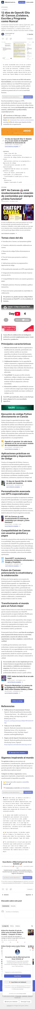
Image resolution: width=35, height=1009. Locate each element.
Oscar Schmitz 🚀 (9, 33)
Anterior (6, 895)
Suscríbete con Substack (18, 982)
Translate (5, 9)
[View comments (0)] (6, 38)
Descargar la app (25, 1001)
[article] (17, 936)
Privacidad (18, 996)
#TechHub (4, 7)
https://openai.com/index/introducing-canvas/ (17, 745)
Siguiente (28, 895)
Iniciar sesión (29, 2)
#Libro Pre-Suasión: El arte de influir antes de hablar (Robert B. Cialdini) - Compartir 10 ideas (12, 932)
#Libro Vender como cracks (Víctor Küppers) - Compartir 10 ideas (13, 947)
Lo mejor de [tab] (5, 926)
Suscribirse (22, 2)
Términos (24, 996)
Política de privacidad (18, 989)
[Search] (32, 926)
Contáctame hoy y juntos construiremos (22, 120)
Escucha (31, 34)
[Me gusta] (3, 38)
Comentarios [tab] (5, 906)
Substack (9, 1005)
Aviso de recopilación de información (21, 987)
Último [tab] (12, 926)
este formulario (24, 788)
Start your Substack (11, 1001)
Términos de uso (21, 985)
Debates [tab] (17, 926)
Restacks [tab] (13, 906)
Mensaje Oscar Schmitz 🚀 (19, 752)
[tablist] (8, 906)
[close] (30, 950)
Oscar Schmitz (9, 144)
